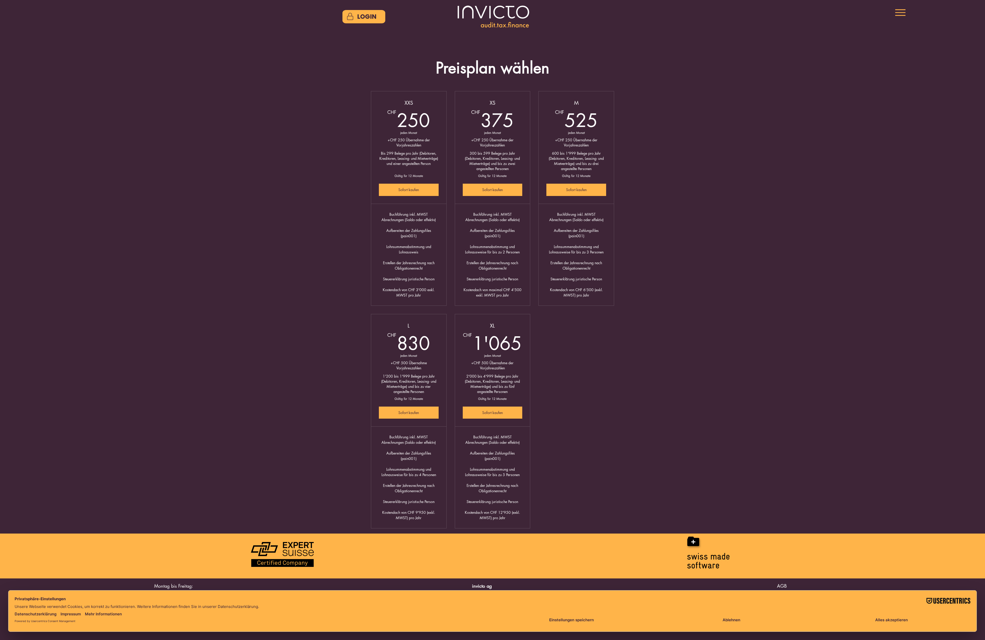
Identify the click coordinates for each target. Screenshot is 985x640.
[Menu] (900, 12)
